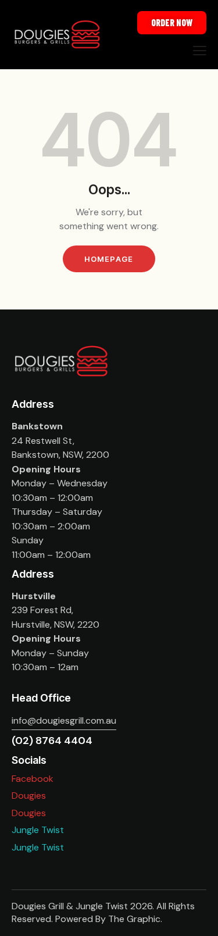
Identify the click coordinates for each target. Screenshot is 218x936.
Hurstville (34, 596)
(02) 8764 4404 (52, 741)
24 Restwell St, (43, 441)
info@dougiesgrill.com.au (64, 720)
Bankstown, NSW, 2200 (60, 455)
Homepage (108, 259)
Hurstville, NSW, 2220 (55, 624)
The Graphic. (135, 919)
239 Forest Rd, (42, 610)
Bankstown (37, 426)
